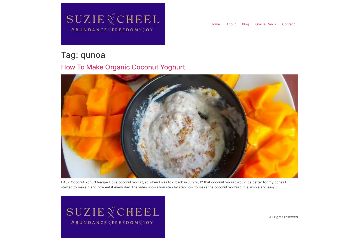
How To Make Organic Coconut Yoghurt (123, 67)
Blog (245, 24)
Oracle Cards (265, 24)
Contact (288, 24)
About (231, 24)
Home (215, 24)
